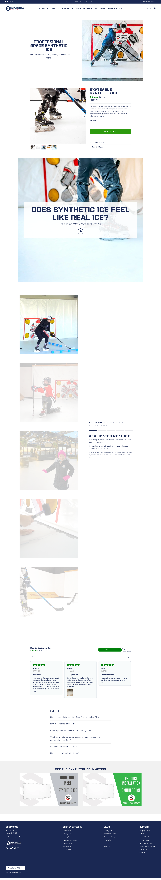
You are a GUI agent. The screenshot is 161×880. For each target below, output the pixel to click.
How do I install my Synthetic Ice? (64, 753)
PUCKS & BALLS (100, 8)
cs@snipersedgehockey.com (15, 837)
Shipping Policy (145, 830)
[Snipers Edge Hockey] (15, 8)
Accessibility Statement (147, 846)
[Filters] (124, 650)
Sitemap (142, 853)
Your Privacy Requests (147, 843)
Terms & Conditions (146, 837)
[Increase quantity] (98, 124)
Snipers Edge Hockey (15, 872)
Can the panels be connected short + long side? (70, 730)
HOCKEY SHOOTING (67, 8)
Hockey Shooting (68, 837)
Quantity (93, 120)
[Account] (147, 8)
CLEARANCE (67, 850)
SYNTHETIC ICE (43, 8)
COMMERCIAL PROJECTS (115, 8)
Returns (142, 834)
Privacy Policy (144, 840)
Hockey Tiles (67, 834)
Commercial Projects (111, 837)
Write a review (110, 650)
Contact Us (143, 850)
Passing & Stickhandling (70, 840)
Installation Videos (110, 834)
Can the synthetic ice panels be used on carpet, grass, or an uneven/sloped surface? (75, 738)
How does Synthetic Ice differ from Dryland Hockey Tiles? (74, 717)
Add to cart (110, 131)
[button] (94, 97)
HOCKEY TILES (55, 8)
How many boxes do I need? (62, 724)
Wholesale (107, 840)
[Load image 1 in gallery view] (58, 116)
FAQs (105, 843)
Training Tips (108, 830)
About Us (107, 846)
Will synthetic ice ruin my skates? (64, 747)
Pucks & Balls (67, 843)
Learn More (90, 2)
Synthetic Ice (67, 830)
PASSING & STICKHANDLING (84, 8)
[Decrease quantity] (91, 124)
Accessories (67, 846)
